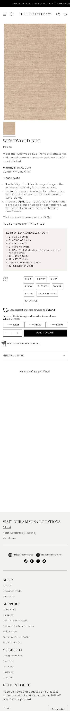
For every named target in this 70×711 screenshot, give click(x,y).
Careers (7, 677)
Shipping (8, 615)
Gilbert (7, 527)
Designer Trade (12, 591)
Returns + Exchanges (15, 620)
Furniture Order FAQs (16, 637)
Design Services (12, 655)
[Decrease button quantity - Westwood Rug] (6, 333)
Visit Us (7, 585)
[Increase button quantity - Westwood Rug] (18, 333)
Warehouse (10, 538)
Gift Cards (9, 596)
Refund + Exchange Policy (18, 626)
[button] (65, 14)
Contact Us (9, 609)
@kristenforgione (51, 554)
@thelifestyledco (23, 554)
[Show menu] (4, 14)
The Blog (8, 666)
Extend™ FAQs (12, 642)
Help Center (10, 631)
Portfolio (8, 661)
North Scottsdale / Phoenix (19, 532)
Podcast (8, 672)
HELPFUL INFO (14, 355)
